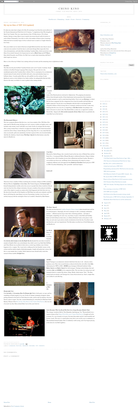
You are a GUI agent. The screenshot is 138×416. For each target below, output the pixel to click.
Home (49, 402)
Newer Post (7, 402)
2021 (104, 117)
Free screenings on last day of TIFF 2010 (115, 189)
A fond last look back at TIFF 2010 (113, 166)
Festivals (78, 19)
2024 (104, 109)
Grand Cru (113, 53)
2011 (104, 143)
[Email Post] (26, 344)
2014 (104, 135)
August (106, 203)
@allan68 (107, 45)
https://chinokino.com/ (106, 35)
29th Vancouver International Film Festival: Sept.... (117, 161)
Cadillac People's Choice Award (70, 209)
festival (19, 345)
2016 (104, 130)
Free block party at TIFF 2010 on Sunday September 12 (119, 197)
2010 (104, 146)
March (106, 216)
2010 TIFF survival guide (110, 191)
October (106, 153)
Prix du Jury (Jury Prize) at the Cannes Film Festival (30, 301)
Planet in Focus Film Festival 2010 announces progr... (118, 179)
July (105, 205)
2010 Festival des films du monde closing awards (117, 194)
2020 (104, 119)
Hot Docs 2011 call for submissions (113, 163)
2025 (104, 106)
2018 (104, 125)
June (105, 208)
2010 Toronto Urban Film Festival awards (115, 182)
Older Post (92, 402)
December (107, 148)
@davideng (108, 55)
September (107, 156)
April (105, 213)
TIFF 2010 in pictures (109, 171)
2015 (104, 132)
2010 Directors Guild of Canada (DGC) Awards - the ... (118, 174)
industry (25, 345)
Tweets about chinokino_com (108, 74)
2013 (104, 138)
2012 (104, 140)
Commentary (85, 19)
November (107, 151)
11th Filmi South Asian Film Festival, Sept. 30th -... (118, 158)
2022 (104, 114)
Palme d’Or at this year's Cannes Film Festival (70, 314)
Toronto (42, 345)
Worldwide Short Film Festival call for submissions (117, 199)
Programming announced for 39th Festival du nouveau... (119, 169)
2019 (104, 122)
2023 (104, 112)
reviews (32, 345)
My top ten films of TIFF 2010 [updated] (19, 25)
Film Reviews (52, 19)
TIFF (37, 345)
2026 (104, 104)
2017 (104, 127)
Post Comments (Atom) (17, 406)
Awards (68, 19)
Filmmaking (60, 19)
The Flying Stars (116, 43)
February (106, 218)
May (105, 211)
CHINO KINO (69, 8)
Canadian (12, 345)
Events (73, 19)
